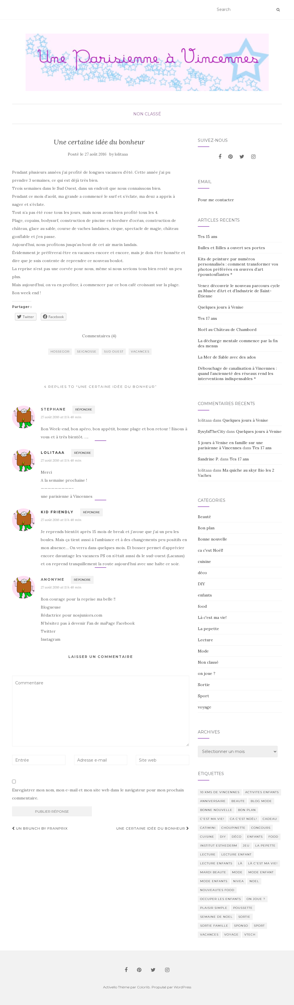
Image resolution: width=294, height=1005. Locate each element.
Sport (203, 695)
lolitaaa (121, 154)
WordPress (182, 987)
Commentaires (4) (99, 335)
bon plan (247, 810)
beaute (238, 801)
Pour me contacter (216, 199)
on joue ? (206, 673)
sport (259, 925)
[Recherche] (278, 9)
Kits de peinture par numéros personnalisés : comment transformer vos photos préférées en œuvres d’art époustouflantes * (238, 266)
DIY (201, 583)
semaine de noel (216, 917)
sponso (241, 925)
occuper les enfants (220, 899)
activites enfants (262, 792)
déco (202, 572)
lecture (208, 854)
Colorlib (143, 987)
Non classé (147, 114)
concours (260, 828)
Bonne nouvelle (212, 539)
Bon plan (206, 527)
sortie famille (214, 925)
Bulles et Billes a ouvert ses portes (231, 247)
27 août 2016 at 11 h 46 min (61, 417)
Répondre (83, 409)
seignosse (86, 351)
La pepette (208, 628)
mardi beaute (213, 872)
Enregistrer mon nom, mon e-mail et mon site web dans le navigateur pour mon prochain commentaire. (98, 794)
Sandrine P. (208, 459)
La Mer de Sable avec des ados (227, 357)
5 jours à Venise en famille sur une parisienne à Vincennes (230, 445)
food (202, 606)
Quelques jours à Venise (220, 307)
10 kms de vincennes (219, 792)
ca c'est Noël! (210, 550)
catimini (208, 828)
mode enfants (213, 881)
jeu (246, 845)
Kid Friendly (57, 512)
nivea (238, 881)
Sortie (204, 684)
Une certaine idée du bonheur (151, 828)
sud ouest (113, 351)
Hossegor (60, 351)
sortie (244, 917)
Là (240, 863)
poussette (243, 908)
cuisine (204, 561)
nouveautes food (217, 890)
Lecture (205, 639)
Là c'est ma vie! (212, 617)
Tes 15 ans (207, 236)
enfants (205, 595)
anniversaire (213, 801)
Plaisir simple (213, 908)
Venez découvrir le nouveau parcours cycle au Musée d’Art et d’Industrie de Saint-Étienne (239, 291)
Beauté (204, 516)
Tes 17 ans (207, 318)
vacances (140, 351)
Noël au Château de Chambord (227, 329)
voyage (204, 707)
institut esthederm (218, 845)
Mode (203, 651)
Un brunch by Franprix (41, 828)
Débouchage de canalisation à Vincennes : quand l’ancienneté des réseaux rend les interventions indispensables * (237, 373)
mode (237, 872)
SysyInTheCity (211, 431)
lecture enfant (236, 854)
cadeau (270, 819)
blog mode (261, 801)
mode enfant (261, 872)
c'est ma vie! (212, 819)
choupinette (233, 828)
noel (254, 881)
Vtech (250, 934)
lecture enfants (216, 863)
